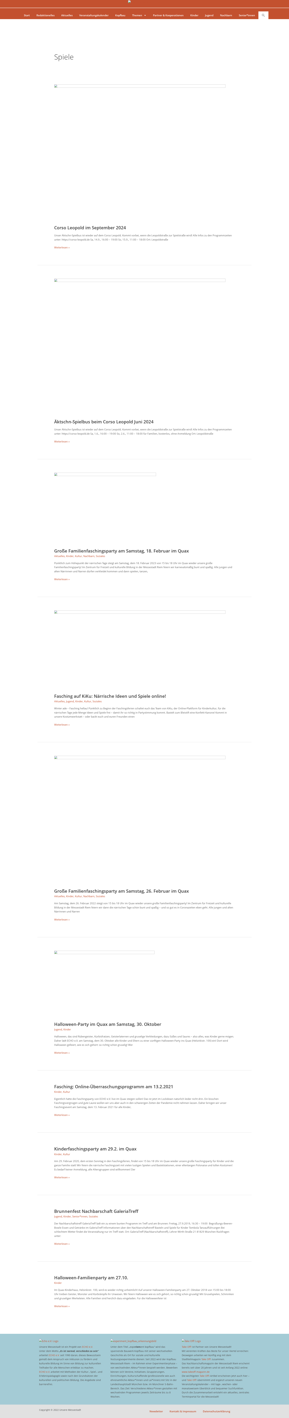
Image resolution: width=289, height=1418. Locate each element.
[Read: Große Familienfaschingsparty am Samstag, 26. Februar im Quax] (139, 820)
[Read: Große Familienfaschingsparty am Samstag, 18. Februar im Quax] (105, 508)
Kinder (194, 15)
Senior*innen (247, 15)
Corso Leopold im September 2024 (90, 228)
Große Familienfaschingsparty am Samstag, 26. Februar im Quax (121, 891)
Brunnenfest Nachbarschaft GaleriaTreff (96, 1211)
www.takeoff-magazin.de (196, 1371)
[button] (263, 15)
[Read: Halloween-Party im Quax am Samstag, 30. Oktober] (104, 984)
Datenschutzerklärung (216, 1411)
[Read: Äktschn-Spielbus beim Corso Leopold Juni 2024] (139, 346)
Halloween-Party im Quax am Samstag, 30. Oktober (107, 1024)
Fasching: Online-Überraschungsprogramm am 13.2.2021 (113, 1087)
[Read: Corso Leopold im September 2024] (139, 152)
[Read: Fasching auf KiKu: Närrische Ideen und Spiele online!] (139, 649)
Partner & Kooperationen (168, 15)
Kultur (78, 556)
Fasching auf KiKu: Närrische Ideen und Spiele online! (110, 696)
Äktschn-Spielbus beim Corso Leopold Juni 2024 (104, 422)
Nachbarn (226, 15)
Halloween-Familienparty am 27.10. (91, 1278)
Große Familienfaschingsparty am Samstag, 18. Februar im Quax (121, 551)
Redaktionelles (45, 15)
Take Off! (186, 1346)
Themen (137, 15)
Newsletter (156, 1411)
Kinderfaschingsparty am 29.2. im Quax (95, 1149)
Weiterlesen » (62, 247)
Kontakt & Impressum (183, 1411)
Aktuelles (67, 15)
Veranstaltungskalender (94, 15)
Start (27, 15)
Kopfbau (120, 15)
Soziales (100, 556)
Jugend (209, 15)
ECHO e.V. (87, 1346)
